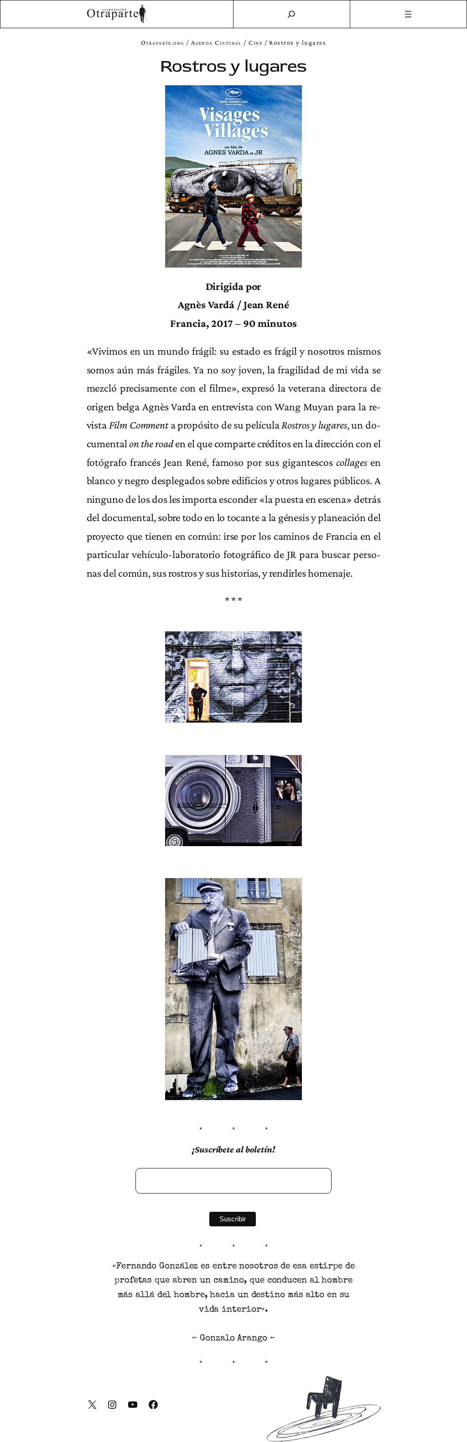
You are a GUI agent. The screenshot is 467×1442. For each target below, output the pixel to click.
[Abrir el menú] (408, 14)
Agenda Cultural (216, 42)
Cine (255, 42)
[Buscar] (291, 14)
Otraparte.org (162, 42)
